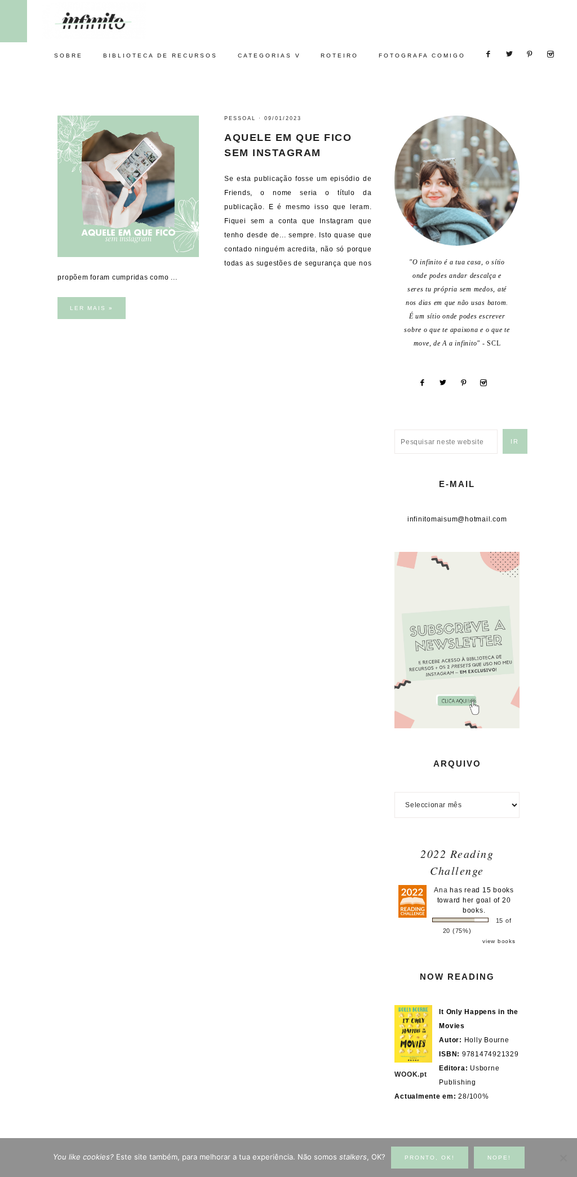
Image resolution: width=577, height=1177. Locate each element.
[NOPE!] (563, 1157)
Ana (440, 890)
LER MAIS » (91, 308)
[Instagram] (488, 383)
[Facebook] (426, 383)
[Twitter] (447, 383)
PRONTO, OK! (430, 1157)
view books (499, 941)
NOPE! (499, 1157)
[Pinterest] (468, 383)
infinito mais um (105, 20)
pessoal (240, 118)
